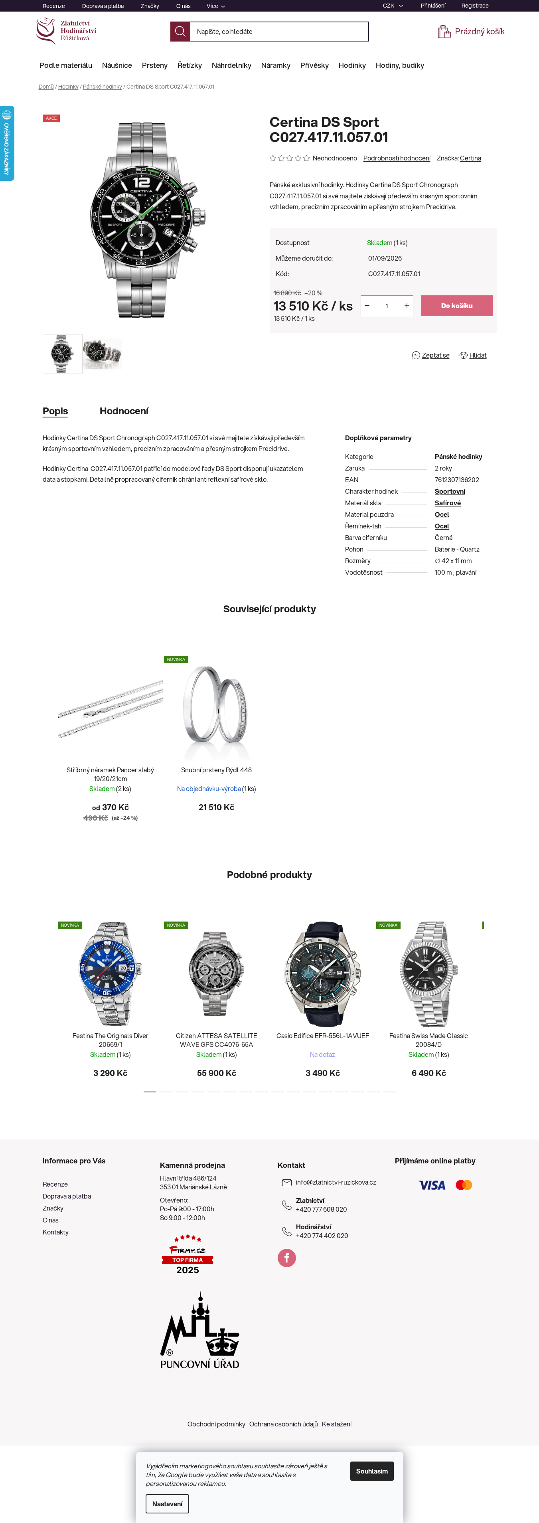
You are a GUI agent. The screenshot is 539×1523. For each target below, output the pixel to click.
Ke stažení (336, 1423)
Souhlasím (372, 1471)
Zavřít (315, 355)
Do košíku (457, 305)
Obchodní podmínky (216, 1423)
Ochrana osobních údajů (283, 1423)
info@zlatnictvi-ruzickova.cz (336, 1182)
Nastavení (167, 1503)
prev (49, 1004)
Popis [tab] (55, 410)
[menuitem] (66, 65)
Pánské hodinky (458, 456)
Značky (150, 6)
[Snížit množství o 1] (367, 306)
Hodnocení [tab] (124, 410)
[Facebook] (287, 1258)
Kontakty (56, 1231)
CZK (389, 6)
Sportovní (450, 491)
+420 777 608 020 (321, 1205)
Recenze (54, 6)
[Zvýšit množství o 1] (407, 306)
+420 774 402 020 (322, 1231)
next (490, 1004)
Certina (470, 157)
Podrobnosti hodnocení (396, 158)
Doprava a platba (103, 6)
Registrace (475, 6)
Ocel (442, 514)
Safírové (448, 502)
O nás (183, 6)
